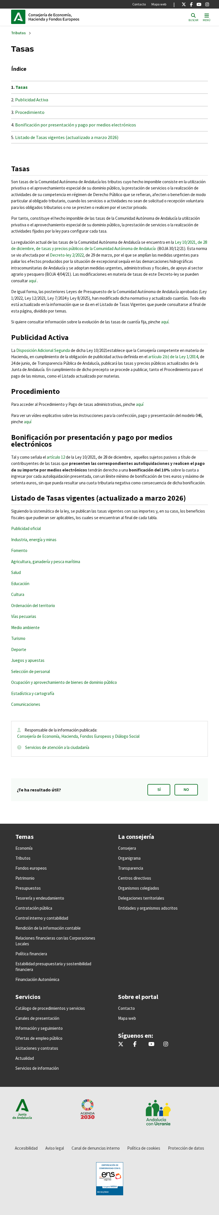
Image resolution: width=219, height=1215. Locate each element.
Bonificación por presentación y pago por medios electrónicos (75, 125)
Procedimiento (29, 112)
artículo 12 (56, 457)
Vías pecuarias (23, 616)
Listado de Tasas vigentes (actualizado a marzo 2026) (67, 137)
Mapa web (158, 4)
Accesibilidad (26, 1148)
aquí (32, 280)
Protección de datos (186, 1148)
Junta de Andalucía (19, 17)
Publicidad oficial (26, 528)
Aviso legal (54, 1148)
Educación (20, 583)
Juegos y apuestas (27, 660)
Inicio (67, 17)
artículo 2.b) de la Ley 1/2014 (173, 356)
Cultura (17, 594)
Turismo (18, 638)
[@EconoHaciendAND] (184, 4)
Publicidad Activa (31, 99)
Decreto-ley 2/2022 (67, 255)
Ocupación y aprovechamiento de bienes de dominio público (64, 682)
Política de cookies (143, 1148)
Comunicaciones (25, 704)
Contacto (139, 4)
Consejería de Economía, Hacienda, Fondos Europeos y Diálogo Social (78, 736)
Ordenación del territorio (33, 605)
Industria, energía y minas (33, 539)
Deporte (18, 649)
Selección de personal (31, 671)
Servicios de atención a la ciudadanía (57, 747)
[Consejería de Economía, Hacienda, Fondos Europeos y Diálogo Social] (198, 4)
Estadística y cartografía (32, 693)
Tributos (18, 33)
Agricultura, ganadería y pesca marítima (45, 561)
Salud (16, 572)
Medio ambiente (25, 627)
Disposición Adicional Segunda (42, 350)
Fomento (19, 550)
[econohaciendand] (207, 4)
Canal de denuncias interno (96, 1148)
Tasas (21, 87)
